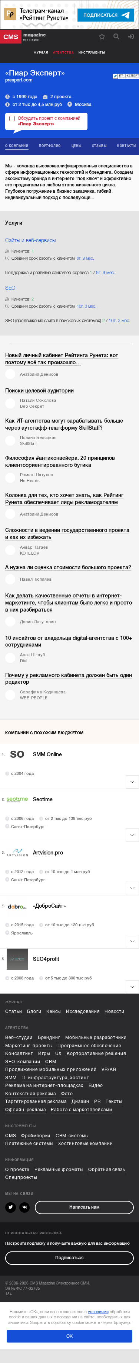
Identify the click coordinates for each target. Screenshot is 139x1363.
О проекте (17, 1169)
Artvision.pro (48, 853)
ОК (69, 1336)
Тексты (114, 1101)
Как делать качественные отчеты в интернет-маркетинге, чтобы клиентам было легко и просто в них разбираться (68, 603)
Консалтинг (19, 1053)
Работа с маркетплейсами (81, 1109)
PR (97, 1101)
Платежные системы (29, 1143)
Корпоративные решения (96, 1053)
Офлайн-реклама (25, 1109)
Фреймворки (35, 1135)
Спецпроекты (21, 1177)
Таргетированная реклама (36, 1101)
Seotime (43, 799)
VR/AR (109, 1069)
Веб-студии (19, 1037)
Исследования (83, 1011)
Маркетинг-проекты (28, 1045)
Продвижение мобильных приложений (51, 1069)
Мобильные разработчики (96, 1037)
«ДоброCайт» (49, 906)
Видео (96, 1085)
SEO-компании (22, 1061)
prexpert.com (18, 80)
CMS (10, 1135)
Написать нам (84, 1207)
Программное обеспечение (89, 1045)
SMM (11, 1077)
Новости (115, 1011)
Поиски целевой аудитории (39, 391)
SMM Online (47, 754)
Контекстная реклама (30, 1093)
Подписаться (69, 1257)
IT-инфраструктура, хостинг (55, 1077)
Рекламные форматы (58, 1169)
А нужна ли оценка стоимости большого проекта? (68, 567)
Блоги (34, 1011)
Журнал (41, 52)
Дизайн (80, 1101)
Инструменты (92, 52)
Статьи (13, 1011)
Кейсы (53, 1011)
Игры (44, 1053)
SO (17, 754)
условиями (98, 1311)
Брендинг (49, 1037)
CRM (50, 1061)
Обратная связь (106, 1169)
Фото (67, 1093)
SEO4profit (46, 959)
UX (58, 1053)
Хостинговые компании (85, 1143)
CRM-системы (72, 1135)
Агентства (63, 52)
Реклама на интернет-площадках (44, 1085)
